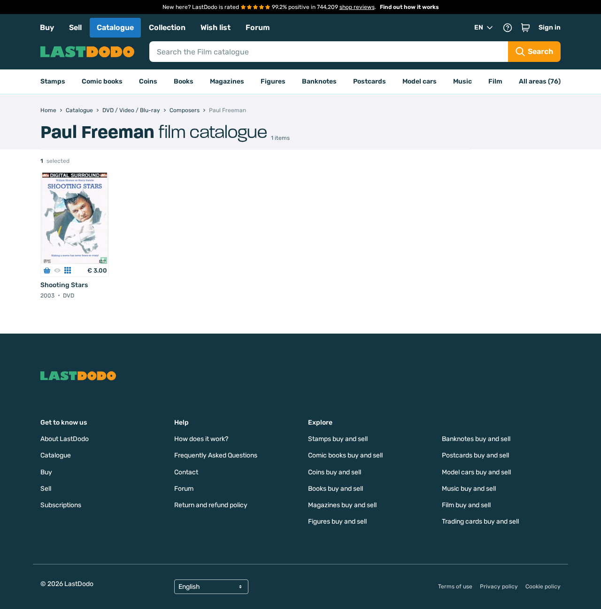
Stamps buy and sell (338, 439)
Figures (273, 81)
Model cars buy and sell (476, 472)
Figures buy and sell (337, 521)
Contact (186, 472)
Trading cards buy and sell (480, 521)
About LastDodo (64, 439)
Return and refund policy (210, 505)
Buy (47, 27)
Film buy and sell (466, 505)
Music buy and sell (469, 489)
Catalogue (115, 27)
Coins (148, 81)
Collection (167, 27)
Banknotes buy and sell (476, 439)
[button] (525, 27)
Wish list (215, 27)
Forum (258, 27)
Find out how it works (409, 7)
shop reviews (357, 7)
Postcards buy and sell (475, 455)
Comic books (102, 81)
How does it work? (201, 439)
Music (462, 81)
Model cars (419, 81)
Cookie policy (543, 586)
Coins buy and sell (334, 472)
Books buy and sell (335, 489)
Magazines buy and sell (342, 505)
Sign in (550, 27)
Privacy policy (499, 586)
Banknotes (319, 81)
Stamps (52, 81)
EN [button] (478, 27)
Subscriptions (60, 505)
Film (495, 81)
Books (183, 81)
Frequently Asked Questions (215, 455)
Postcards (369, 81)
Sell (75, 27)
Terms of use (455, 586)
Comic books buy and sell (345, 455)
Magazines (227, 81)
